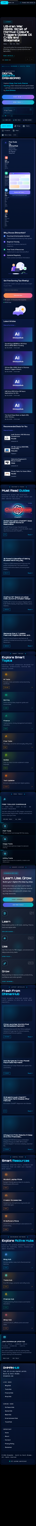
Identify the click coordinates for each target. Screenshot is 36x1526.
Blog (18, 126)
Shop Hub (8, 1396)
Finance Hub (9, 1393)
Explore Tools (7, 819)
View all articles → (10, 325)
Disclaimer (8, 1447)
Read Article (9, 55)
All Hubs (18, 819)
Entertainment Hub (11, 1418)
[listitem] (18, 519)
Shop (17, 130)
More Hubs (10, 135)
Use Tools (16, 1358)
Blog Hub (8, 1385)
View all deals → (9, 430)
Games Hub (8, 1411)
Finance (7, 130)
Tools (28, 126)
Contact (7, 1440)
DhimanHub (10, 1455)
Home (7, 1433)
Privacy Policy (9, 1443)
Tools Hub (8, 1389)
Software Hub (9, 1407)
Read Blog (6, 1358)
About (7, 1436)
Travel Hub (8, 1422)
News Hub (8, 1414)
